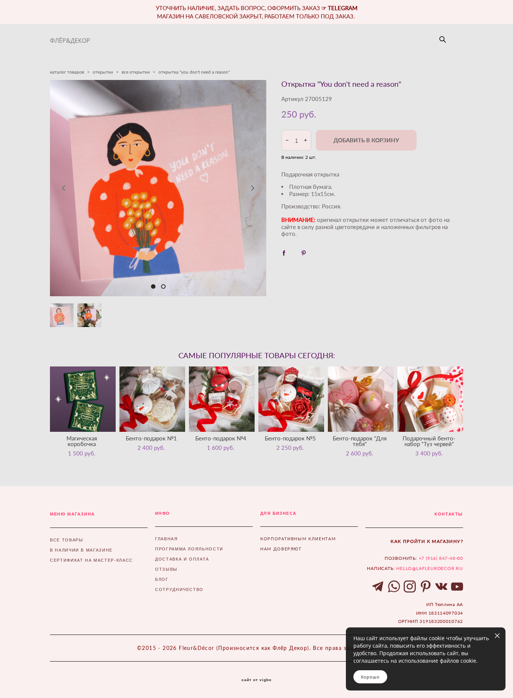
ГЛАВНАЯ (166, 539)
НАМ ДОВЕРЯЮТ (281, 548)
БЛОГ (162, 579)
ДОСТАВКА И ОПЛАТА (182, 559)
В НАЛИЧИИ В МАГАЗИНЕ (81, 550)
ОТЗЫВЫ (166, 569)
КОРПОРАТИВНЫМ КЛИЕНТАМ (298, 538)
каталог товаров (67, 72)
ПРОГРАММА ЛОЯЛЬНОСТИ (189, 549)
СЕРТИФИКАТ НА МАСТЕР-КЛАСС (91, 560)
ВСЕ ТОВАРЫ (66, 540)
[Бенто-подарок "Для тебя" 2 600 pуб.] (361, 399)
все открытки (136, 72)
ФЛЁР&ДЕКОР (70, 41)
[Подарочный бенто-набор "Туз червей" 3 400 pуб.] (430, 399)
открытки (103, 72)
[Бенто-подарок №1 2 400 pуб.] (152, 399)
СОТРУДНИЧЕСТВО (179, 589)
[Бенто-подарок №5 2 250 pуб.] (291, 399)
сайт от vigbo (256, 680)
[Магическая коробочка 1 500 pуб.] (83, 399)
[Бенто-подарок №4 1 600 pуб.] (222, 399)
